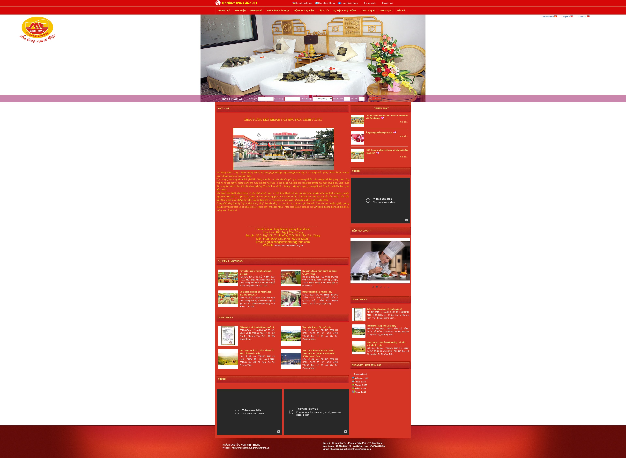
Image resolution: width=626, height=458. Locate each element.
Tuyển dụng (385, 10)
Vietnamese (548, 16)
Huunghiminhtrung (303, 3)
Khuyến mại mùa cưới (376, 155)
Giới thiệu (240, 10)
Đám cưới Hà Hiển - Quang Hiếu (317, 292)
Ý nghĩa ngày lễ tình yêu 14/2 (379, 120)
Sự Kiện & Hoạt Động (344, 10)
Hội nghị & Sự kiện (304, 10)
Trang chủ (224, 10)
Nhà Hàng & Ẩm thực (278, 10)
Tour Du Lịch (368, 10)
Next (620, 58)
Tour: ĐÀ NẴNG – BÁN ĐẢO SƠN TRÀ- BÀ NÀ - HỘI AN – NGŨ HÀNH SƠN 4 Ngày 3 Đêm (318, 353)
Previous (5, 58)
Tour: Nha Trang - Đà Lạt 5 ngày (381, 326)
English (566, 16)
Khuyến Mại (387, 3)
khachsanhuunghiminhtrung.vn (289, 245)
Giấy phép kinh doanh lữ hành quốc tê (384, 309)
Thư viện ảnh (370, 3)
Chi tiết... (404, 124)
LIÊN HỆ (401, 10)
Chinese (583, 16)
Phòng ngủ (256, 10)
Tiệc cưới (324, 10)
